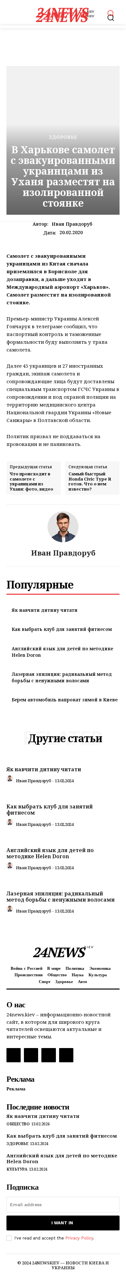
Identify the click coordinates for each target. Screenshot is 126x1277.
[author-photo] (10, 780)
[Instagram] (31, 1055)
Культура (16, 1169)
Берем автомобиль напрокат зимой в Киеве (65, 700)
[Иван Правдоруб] (63, 526)
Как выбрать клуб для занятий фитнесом (62, 629)
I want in (62, 1222)
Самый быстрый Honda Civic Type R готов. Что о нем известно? (89, 481)
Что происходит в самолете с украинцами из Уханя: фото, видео (31, 481)
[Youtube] (66, 1055)
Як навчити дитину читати (45, 610)
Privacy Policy (79, 1238)
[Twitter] (48, 1055)
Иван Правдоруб (72, 224)
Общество (17, 1124)
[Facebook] (13, 1055)
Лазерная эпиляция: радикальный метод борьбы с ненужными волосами (62, 677)
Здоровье (63, 137)
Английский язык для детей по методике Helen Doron (50, 853)
